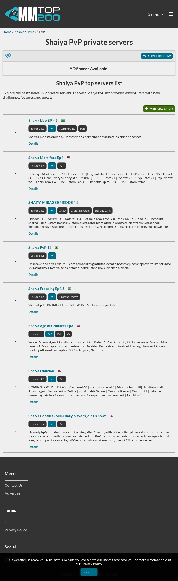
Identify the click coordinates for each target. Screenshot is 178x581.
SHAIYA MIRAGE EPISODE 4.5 (53, 202)
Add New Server (161, 109)
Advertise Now (159, 56)
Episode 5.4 (37, 424)
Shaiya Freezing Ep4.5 (46, 288)
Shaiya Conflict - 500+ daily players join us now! (67, 416)
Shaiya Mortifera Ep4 (45, 157)
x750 (62, 210)
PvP (52, 128)
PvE (82, 128)
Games (153, 14)
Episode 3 (36, 334)
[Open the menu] (171, 14)
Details (33, 143)
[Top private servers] (32, 14)
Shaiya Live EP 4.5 (43, 120)
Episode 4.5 (37, 128)
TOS (8, 522)
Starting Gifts (67, 128)
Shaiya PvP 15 (39, 247)
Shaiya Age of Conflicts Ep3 (50, 325)
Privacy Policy (16, 530)
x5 (68, 334)
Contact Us (14, 485)
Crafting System (80, 210)
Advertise (12, 493)
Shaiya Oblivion (41, 370)
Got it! (89, 572)
